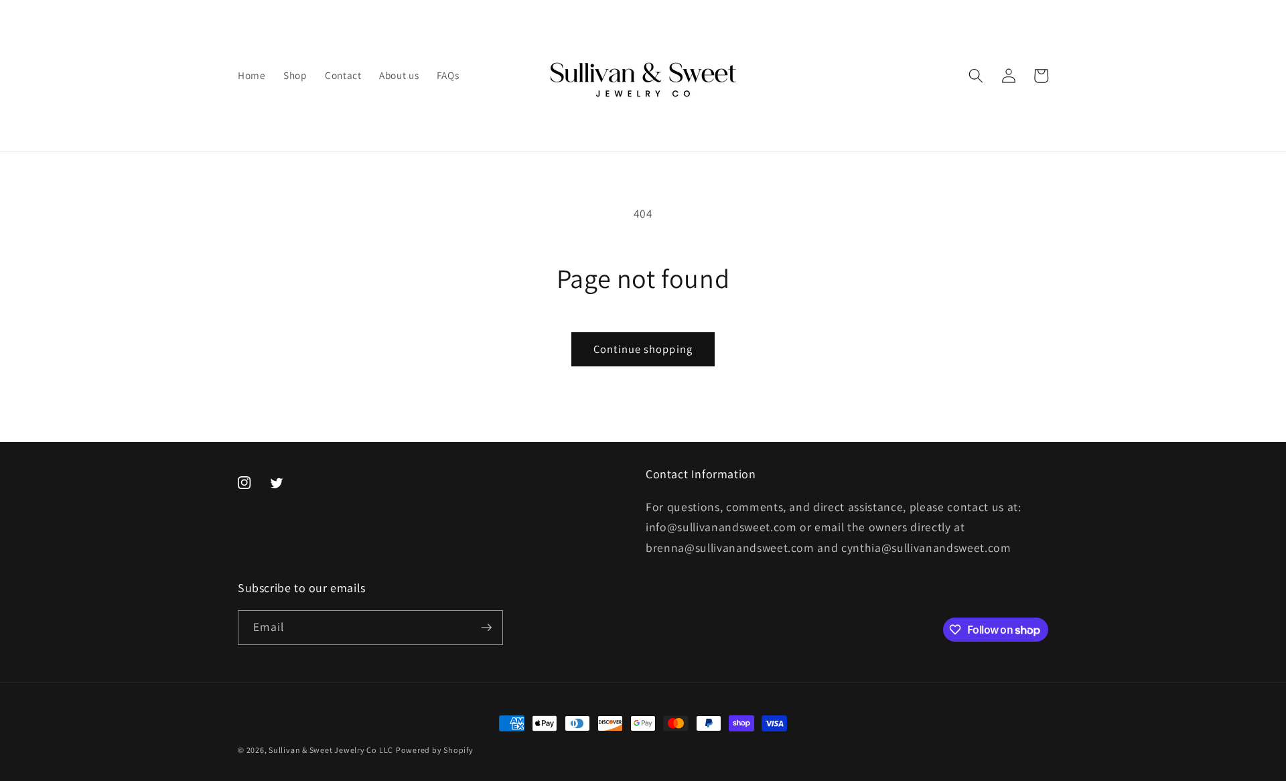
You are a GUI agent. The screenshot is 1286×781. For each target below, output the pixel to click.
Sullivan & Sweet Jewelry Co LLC (331, 750)
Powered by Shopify (435, 750)
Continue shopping (643, 349)
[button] (976, 76)
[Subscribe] (486, 627)
